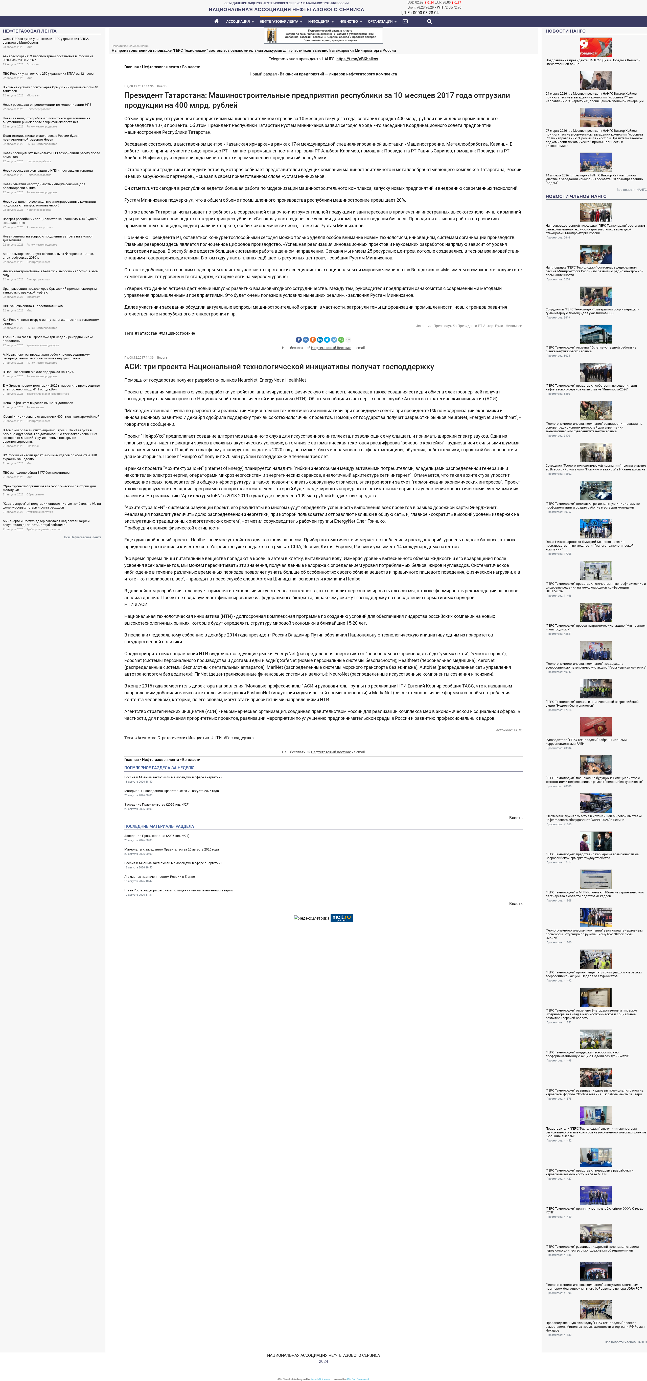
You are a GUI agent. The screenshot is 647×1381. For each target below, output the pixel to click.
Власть (162, 86)
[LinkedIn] (320, 340)
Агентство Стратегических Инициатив (173, 737)
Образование (35, 494)
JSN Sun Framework (357, 1379)
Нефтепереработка (39, 109)
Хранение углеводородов (43, 345)
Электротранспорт (38, 262)
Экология (33, 64)
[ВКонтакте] (306, 340)
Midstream (33, 95)
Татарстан (147, 333)
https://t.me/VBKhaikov (357, 59)
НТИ (218, 737)
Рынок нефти (35, 407)
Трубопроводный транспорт (44, 529)
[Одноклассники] (313, 340)
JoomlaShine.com (321, 1379)
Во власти (191, 67)
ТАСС (518, 730)
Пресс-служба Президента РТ (457, 326)
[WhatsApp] (341, 340)
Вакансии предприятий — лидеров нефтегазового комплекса (338, 74)
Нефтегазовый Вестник (331, 348)
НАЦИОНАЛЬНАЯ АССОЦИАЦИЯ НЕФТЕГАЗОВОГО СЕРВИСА (323, 1355)
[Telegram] (334, 340)
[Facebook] (299, 340)
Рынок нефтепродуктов (42, 126)
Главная (131, 67)
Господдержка (240, 737)
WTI (440, 7)
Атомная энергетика (40, 227)
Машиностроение (178, 333)
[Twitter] (327, 340)
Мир (29, 47)
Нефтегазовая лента (160, 67)
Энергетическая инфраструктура (48, 393)
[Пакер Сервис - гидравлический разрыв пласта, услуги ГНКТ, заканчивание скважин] (323, 35)
